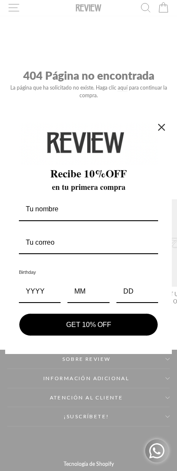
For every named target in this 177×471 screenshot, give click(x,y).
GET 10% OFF (88, 324)
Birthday (27, 272)
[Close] (161, 127)
